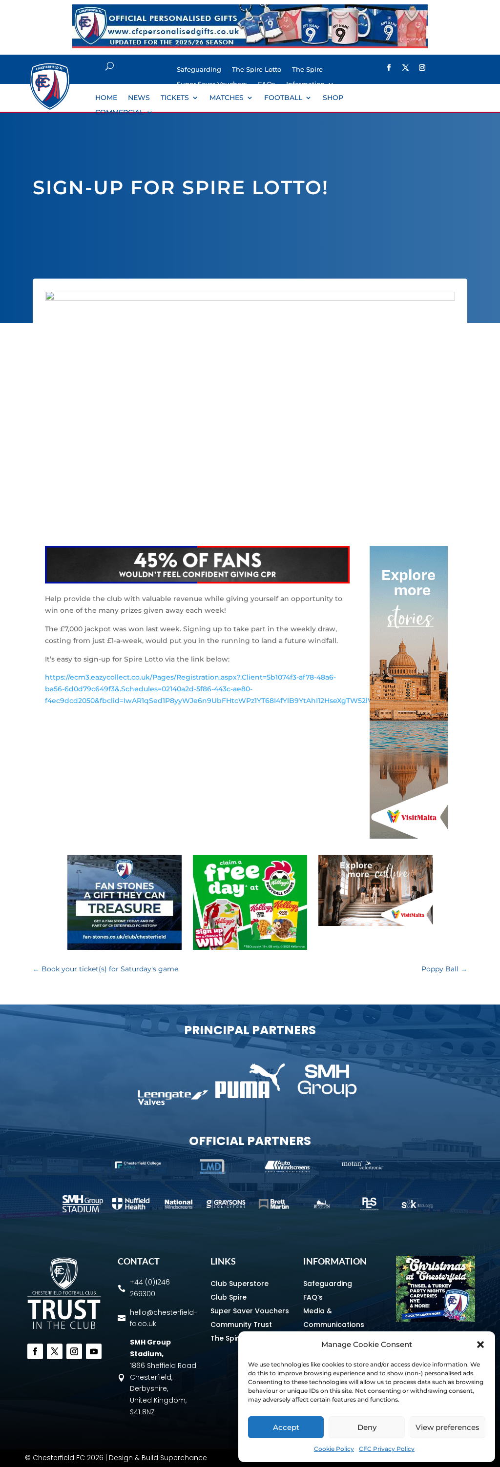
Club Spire (228, 1297)
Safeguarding (199, 69)
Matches (226, 98)
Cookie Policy (334, 1448)
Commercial (119, 113)
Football (283, 98)
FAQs (266, 84)
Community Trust (241, 1324)
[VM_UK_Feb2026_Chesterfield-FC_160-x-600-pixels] (409, 836)
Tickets (175, 98)
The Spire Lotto (256, 69)
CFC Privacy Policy (387, 1448)
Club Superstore (239, 1283)
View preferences (447, 1427)
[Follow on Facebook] (35, 1351)
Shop (333, 98)
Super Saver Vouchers (212, 84)
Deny (366, 1427)
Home (106, 98)
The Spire (307, 69)
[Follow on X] (405, 67)
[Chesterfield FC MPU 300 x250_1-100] (124, 947)
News (139, 98)
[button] (480, 1344)
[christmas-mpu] (435, 1319)
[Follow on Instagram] (422, 67)
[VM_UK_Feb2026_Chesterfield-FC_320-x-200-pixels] (375, 923)
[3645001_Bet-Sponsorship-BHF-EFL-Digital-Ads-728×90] (197, 581)
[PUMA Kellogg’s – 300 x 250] (250, 947)
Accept (286, 1427)
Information (305, 84)
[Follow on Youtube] (94, 1351)
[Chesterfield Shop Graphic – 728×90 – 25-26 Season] (250, 45)
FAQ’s (313, 1297)
